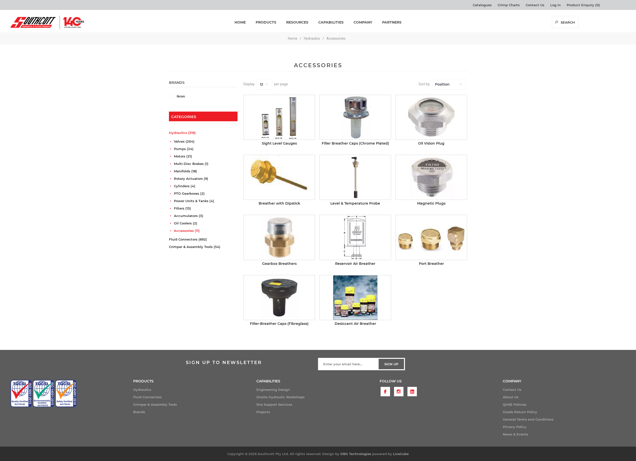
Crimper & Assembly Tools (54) (194, 247)
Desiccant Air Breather (355, 323)
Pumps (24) (184, 149)
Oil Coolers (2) (185, 223)
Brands (139, 412)
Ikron (181, 96)
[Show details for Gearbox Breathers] (279, 237)
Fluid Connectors (147, 397)
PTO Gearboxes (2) (189, 193)
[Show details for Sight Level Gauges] (279, 117)
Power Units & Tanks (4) (194, 201)
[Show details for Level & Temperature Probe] (355, 177)
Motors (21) (183, 156)
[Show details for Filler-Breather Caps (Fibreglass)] (279, 297)
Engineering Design (273, 390)
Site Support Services (274, 404)
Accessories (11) (187, 231)
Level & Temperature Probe (355, 203)
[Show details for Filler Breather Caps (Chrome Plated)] (355, 117)
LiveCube (401, 454)
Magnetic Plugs (431, 203)
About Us (510, 397)
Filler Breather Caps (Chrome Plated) (355, 143)
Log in (555, 5)
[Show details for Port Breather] (431, 237)
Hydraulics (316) (182, 133)
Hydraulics (142, 390)
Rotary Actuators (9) (191, 179)
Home (292, 38)
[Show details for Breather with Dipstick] (279, 177)
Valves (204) (184, 141)
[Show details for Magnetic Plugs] (431, 177)
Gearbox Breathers (279, 263)
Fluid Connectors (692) (188, 239)
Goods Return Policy (520, 412)
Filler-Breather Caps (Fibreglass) (279, 323)
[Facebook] (385, 391)
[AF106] (355, 237)
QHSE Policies (514, 404)
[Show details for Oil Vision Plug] (431, 117)
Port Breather (431, 263)
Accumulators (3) (188, 216)
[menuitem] (194, 389)
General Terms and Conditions (528, 419)
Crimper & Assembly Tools (155, 404)
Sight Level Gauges (279, 143)
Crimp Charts (509, 5)
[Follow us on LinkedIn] (412, 391)
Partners (391, 22)
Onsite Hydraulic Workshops (280, 397)
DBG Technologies (355, 454)
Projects (263, 412)
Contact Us (535, 5)
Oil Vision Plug (431, 143)
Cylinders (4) (184, 186)
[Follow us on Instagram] (398, 391)
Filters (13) (182, 208)
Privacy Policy (514, 427)
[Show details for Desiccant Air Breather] (355, 297)
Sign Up (391, 364)
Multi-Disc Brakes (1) (191, 164)
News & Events (515, 434)
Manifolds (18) (185, 171)
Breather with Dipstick (279, 203)
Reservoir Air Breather (355, 263)
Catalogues (482, 5)
